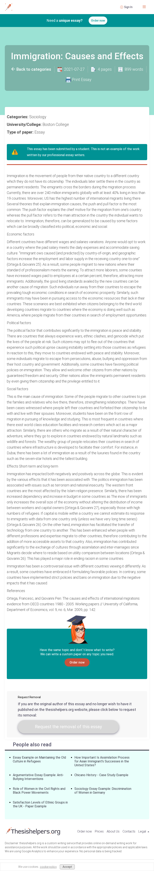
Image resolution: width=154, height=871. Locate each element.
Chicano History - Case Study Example (101, 775)
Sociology (38, 116)
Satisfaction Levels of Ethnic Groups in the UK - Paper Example (40, 804)
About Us (113, 831)
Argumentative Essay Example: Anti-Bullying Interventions (38, 777)
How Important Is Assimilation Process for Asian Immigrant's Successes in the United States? (102, 761)
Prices (99, 831)
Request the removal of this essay (68, 726)
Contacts (129, 831)
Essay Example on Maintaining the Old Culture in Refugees (39, 759)
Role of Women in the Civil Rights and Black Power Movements (39, 790)
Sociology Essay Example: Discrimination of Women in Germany (102, 790)
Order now (98, 20)
